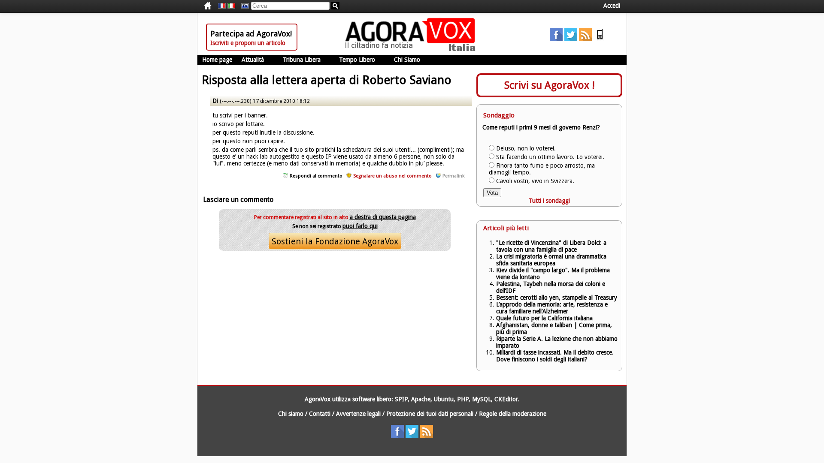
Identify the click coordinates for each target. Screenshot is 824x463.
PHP (463, 399)
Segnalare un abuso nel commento (392, 176)
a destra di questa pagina (383, 216)
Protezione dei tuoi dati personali (429, 413)
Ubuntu (444, 399)
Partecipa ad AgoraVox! (251, 33)
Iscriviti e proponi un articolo (247, 42)
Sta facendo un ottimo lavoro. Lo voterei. (550, 156)
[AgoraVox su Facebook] (556, 39)
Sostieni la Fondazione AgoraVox (335, 241)
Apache (420, 399)
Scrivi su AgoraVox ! (549, 85)
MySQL (481, 399)
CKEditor (506, 399)
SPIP (401, 399)
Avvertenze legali (358, 413)
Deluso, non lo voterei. (526, 148)
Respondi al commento (316, 176)
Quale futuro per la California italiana (544, 318)
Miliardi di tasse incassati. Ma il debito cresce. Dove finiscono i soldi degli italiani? (555, 356)
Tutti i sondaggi (549, 200)
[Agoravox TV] (243, 6)
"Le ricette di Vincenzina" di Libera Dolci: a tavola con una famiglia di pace (551, 246)
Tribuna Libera (302, 59)
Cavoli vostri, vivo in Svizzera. (535, 180)
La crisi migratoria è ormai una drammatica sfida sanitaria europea (551, 260)
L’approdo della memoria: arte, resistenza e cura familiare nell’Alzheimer (552, 308)
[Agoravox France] (222, 6)
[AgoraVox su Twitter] (570, 39)
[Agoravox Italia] (231, 6)
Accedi (611, 5)
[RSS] (585, 39)
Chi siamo (290, 413)
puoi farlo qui (360, 225)
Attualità (253, 59)
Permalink (453, 176)
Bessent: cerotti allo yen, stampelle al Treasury (556, 297)
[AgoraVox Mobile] (600, 39)
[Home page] (412, 49)
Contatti (319, 413)
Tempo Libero (357, 59)
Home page (217, 59)
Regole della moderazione (512, 413)
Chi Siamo (407, 59)
